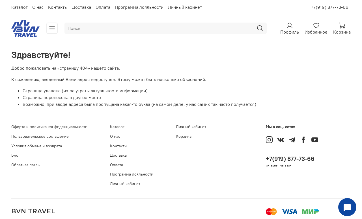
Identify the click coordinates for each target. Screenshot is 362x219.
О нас (38, 7)
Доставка (81, 7)
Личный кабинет (185, 7)
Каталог (19, 7)
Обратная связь (25, 164)
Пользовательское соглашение (40, 136)
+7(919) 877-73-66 (329, 7)
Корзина (183, 136)
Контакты (58, 7)
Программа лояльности (139, 7)
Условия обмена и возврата (36, 145)
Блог (15, 155)
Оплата (103, 7)
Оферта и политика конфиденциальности (49, 126)
